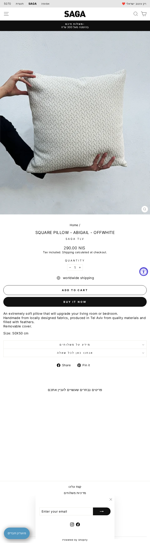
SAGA (33, 3)
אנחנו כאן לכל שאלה (75, 352)
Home (74, 225)
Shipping (68, 252)
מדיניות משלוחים (75, 493)
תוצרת (20, 3)
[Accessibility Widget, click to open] (143, 271)
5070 (7, 3)
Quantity (75, 260)
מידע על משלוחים (75, 344)
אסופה (45, 3)
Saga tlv (75, 238)
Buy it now (75, 301)
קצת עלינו (75, 487)
